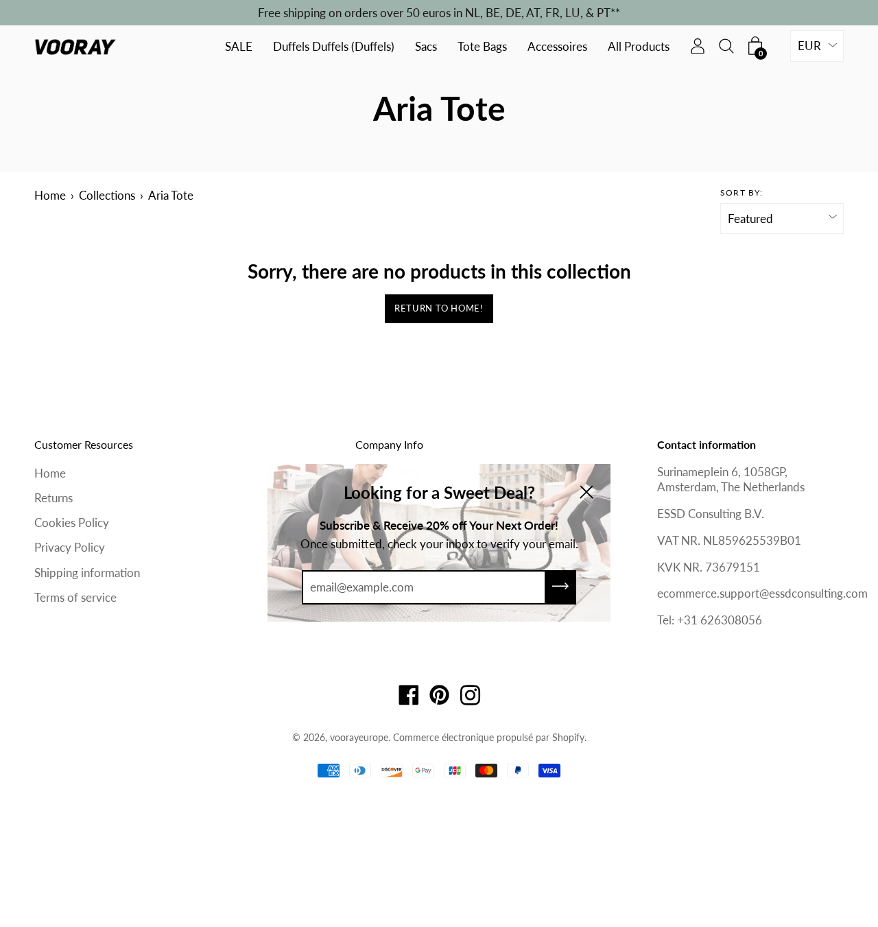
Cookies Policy (71, 522)
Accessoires (557, 47)
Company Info (389, 444)
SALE (238, 47)
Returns (53, 498)
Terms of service (75, 597)
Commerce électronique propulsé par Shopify (488, 737)
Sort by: (741, 192)
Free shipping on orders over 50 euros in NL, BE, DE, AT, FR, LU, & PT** (439, 12)
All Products (638, 47)
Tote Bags (482, 47)
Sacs (426, 47)
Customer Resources (83, 444)
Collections (107, 195)
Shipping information (87, 572)
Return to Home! (439, 308)
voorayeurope (359, 737)
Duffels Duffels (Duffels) (333, 47)
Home (50, 195)
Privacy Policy (69, 547)
